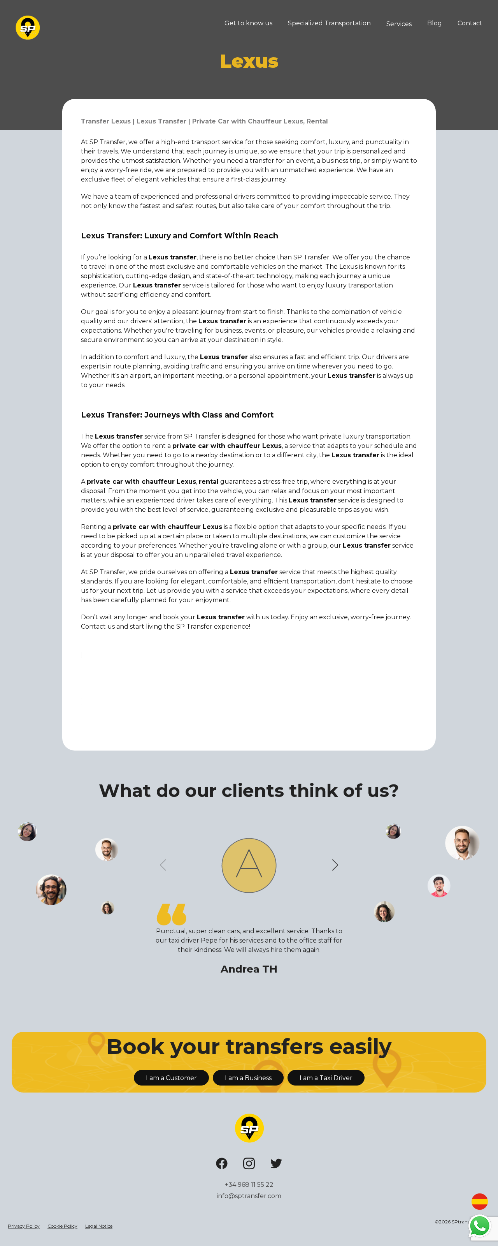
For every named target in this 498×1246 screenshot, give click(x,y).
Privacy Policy (24, 1226)
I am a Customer (171, 1078)
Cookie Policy (62, 1226)
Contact (470, 23)
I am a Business (248, 1078)
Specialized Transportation (329, 23)
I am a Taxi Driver (326, 1078)
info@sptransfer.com (249, 1196)
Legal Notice (98, 1226)
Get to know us (248, 23)
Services (399, 24)
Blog (434, 23)
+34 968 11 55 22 (249, 1184)
